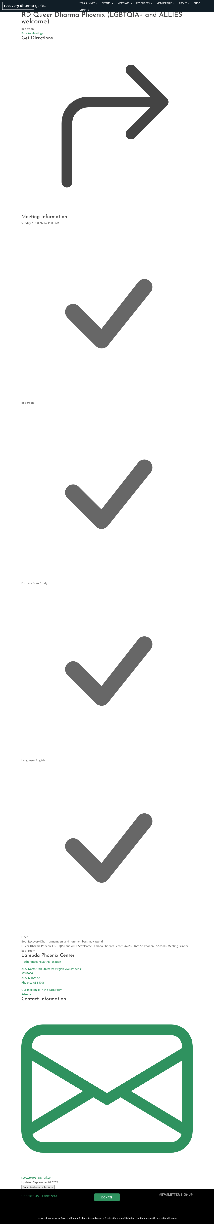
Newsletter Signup (176, 1194)
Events (106, 3)
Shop (197, 3)
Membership (164, 3)
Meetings (123, 3)
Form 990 (49, 1195)
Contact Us (30, 1195)
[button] (38, 1187)
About (183, 3)
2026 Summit (87, 3)
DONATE (84, 9)
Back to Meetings (32, 33)
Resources (143, 3)
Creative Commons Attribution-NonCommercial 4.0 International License (140, 1217)
